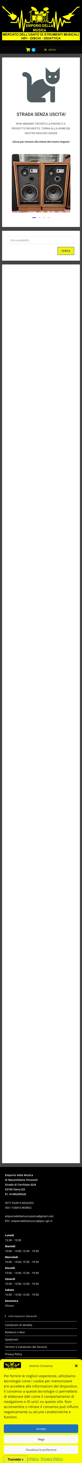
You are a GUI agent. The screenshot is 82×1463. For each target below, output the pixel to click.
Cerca (66, 250)
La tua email (39, 720)
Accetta (41, 1427)
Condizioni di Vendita (18, 1325)
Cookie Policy (28, 1457)
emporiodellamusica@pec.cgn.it (31, 1221)
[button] (76, 1364)
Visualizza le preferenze (41, 1448)
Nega (41, 1437)
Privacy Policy (52, 1457)
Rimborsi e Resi (15, 1332)
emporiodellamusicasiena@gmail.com (29, 1216)
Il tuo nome (39, 699)
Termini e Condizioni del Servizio (26, 1347)
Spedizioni (11, 1339)
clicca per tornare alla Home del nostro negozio (41, 141)
